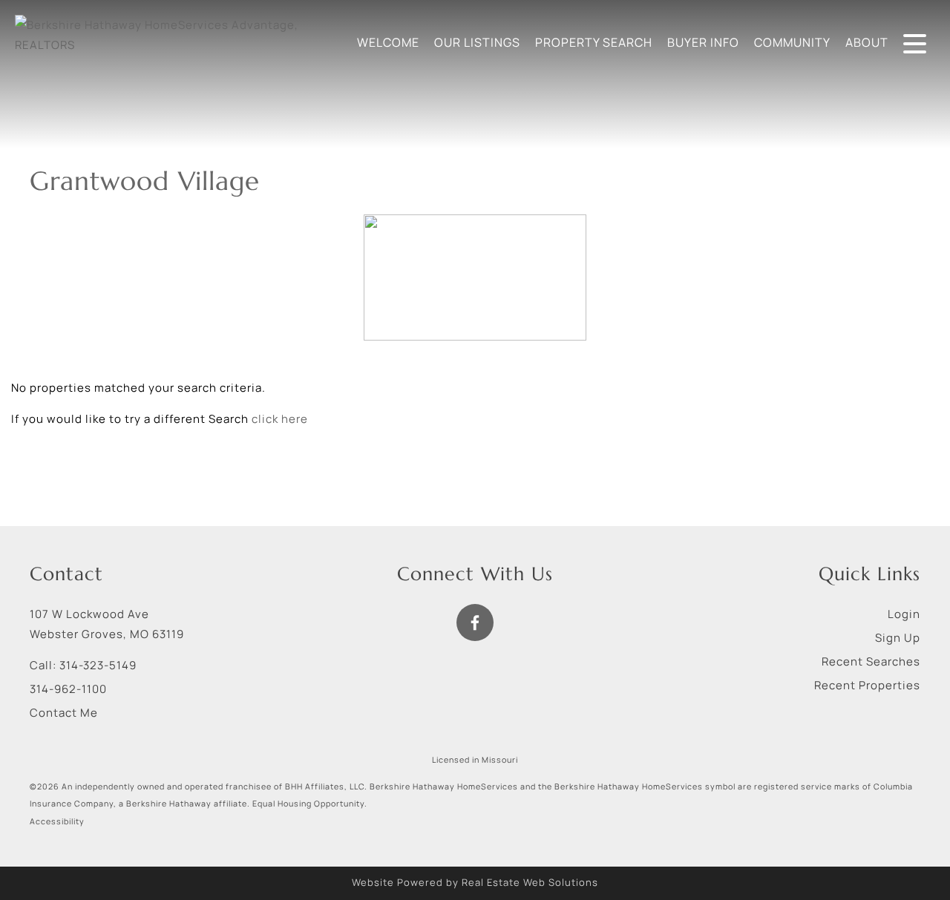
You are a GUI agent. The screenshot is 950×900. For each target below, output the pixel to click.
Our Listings (477, 42)
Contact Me (64, 712)
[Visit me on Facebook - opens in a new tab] (475, 622)
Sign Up (897, 638)
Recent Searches (871, 661)
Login (904, 614)
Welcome (388, 42)
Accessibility (57, 821)
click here (280, 419)
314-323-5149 (98, 665)
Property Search (593, 42)
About (866, 42)
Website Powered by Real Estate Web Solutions (475, 882)
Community (792, 42)
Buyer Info (703, 42)
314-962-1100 (68, 689)
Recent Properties (867, 685)
